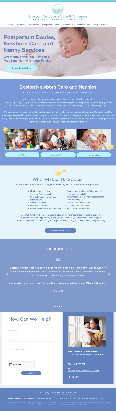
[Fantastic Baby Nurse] (59, 306)
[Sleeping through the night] (61, 306)
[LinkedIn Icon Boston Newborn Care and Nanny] (73, 376)
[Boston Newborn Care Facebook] (69, 376)
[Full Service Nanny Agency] (57, 306)
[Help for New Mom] (54, 306)
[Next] (109, 275)
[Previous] (7, 275)
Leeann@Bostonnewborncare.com (83, 370)
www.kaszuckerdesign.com (64, 394)
